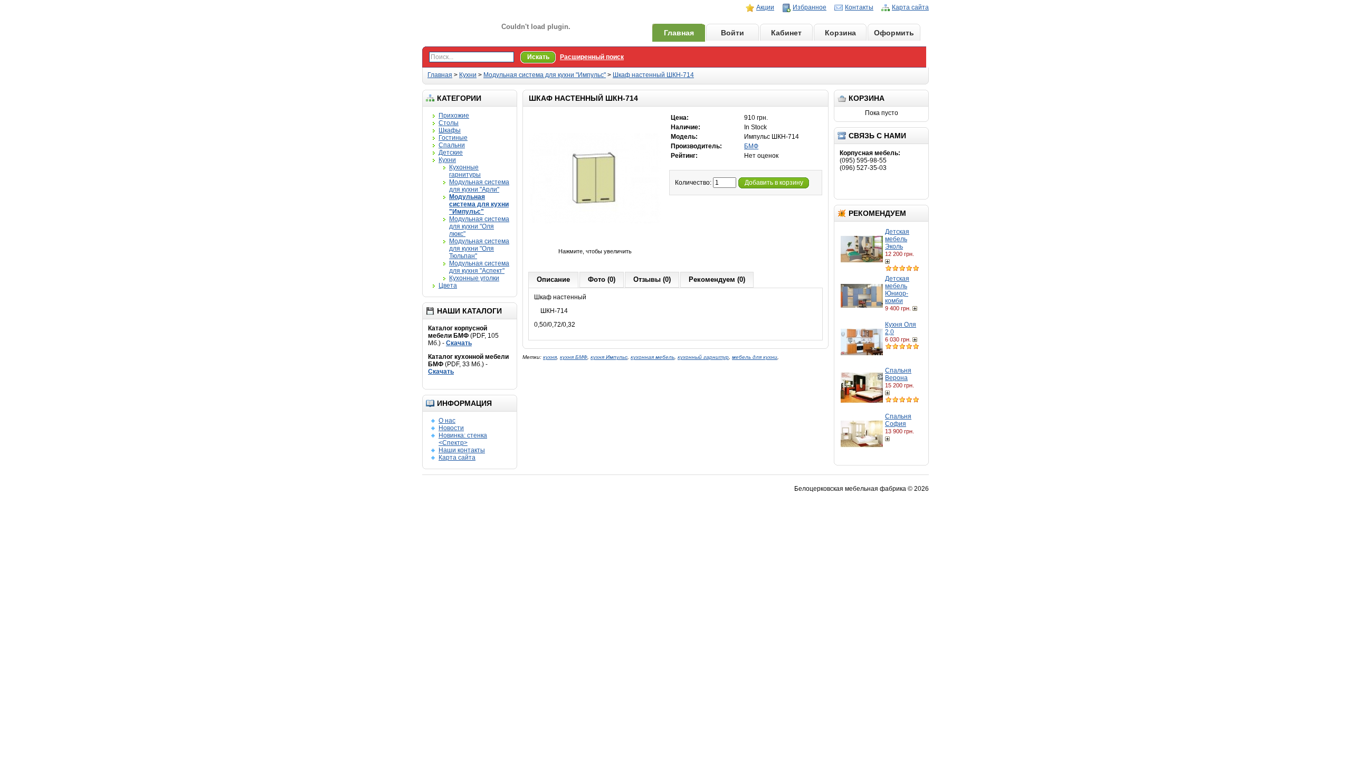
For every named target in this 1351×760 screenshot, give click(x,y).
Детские (451, 152)
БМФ (751, 146)
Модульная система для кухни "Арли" (479, 185)
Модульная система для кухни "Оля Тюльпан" (479, 249)
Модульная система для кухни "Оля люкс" (479, 226)
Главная (679, 32)
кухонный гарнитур (703, 357)
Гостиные (453, 137)
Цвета (448, 285)
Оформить (894, 32)
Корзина (840, 32)
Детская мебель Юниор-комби (897, 290)
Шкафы (450, 130)
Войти (732, 32)
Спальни (452, 145)
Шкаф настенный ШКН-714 (653, 75)
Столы (449, 123)
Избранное (809, 7)
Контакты (859, 7)
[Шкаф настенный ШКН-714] (595, 244)
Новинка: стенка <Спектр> (463, 439)
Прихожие (454, 115)
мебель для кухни (754, 357)
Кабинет (786, 32)
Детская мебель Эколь (897, 239)
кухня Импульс (609, 357)
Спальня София (898, 420)
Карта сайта (910, 7)
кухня (550, 357)
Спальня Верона (898, 374)
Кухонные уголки (474, 278)
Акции (765, 7)
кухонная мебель (652, 357)
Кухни (468, 75)
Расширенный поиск (592, 57)
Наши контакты (462, 450)
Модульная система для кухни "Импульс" (544, 75)
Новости (451, 428)
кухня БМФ (573, 357)
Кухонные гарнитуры (465, 171)
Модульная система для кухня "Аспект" (479, 267)
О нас (447, 420)
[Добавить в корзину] (888, 261)
